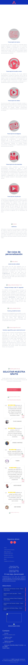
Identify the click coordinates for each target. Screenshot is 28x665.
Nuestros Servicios (8, 553)
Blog (5, 559)
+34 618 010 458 (6, 638)
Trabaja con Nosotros (9, 561)
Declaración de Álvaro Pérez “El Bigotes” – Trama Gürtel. (13, 599)
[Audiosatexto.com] (14, 2)
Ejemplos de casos (8, 555)
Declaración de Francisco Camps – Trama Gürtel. (13, 604)
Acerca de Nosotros (8, 557)
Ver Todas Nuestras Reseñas (14, 399)
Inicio (5, 547)
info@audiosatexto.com (8, 634)
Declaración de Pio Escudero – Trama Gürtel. (12, 594)
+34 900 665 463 (6, 642)
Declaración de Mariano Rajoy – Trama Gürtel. (13, 608)
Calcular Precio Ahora (9, 549)
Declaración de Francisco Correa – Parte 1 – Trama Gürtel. (14, 589)
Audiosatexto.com (7, 659)
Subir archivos (7, 551)
